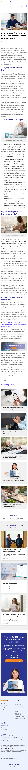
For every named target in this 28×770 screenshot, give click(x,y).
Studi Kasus (4, 729)
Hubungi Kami (4, 707)
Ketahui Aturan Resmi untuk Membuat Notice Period (11, 582)
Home (2, 11)
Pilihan (12, 518)
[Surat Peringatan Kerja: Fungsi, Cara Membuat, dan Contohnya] (14, 612)
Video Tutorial (4, 725)
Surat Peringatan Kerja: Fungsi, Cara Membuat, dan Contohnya (14, 615)
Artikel (7, 11)
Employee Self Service (20, 718)
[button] (24, 380)
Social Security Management (18, 714)
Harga (2, 709)
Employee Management (20, 706)
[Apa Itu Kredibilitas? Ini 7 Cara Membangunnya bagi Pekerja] (14, 547)
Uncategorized (21, 518)
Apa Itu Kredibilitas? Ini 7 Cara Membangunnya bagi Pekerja (12, 550)
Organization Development (18, 703)
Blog (2, 727)
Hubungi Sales (21, 6)
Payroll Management (20, 716)
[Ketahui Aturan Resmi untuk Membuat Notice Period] (14, 579)
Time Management (19, 708)
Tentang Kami (4, 705)
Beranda (3, 703)
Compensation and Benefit (19, 710)
